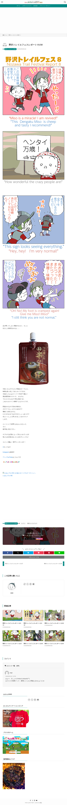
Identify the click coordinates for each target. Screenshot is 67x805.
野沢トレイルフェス (32, 523)
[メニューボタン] (2, 2)
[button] (8, 552)
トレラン (23, 523)
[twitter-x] (27, 584)
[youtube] (33, 584)
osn (11, 593)
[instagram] (30, 584)
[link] (24, 584)
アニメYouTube (7, 457)
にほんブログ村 (7, 475)
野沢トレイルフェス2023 (10, 49)
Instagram (6, 452)
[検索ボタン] (65, 2)
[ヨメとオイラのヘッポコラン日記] (33, 2)
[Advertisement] (33, 20)
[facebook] (29, 700)
